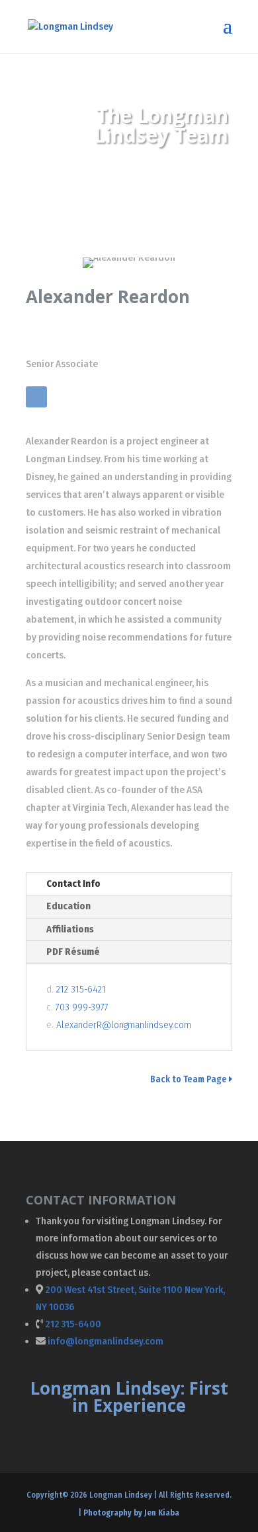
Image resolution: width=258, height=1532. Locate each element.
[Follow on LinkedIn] (36, 396)
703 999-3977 (82, 1007)
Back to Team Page (189, 1079)
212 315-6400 (73, 1324)
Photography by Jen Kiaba (131, 1512)
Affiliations (70, 929)
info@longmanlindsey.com (105, 1341)
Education (68, 906)
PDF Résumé (73, 952)
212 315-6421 (81, 989)
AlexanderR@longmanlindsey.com (123, 1025)
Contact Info (73, 883)
